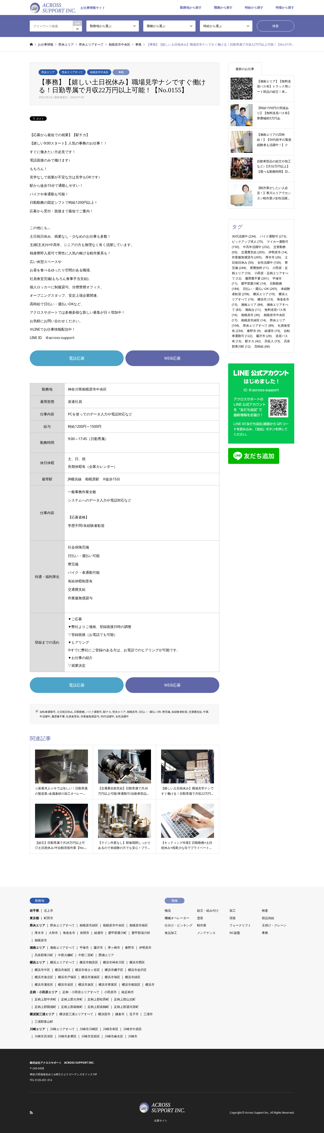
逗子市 (134, 1014)
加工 (232, 910)
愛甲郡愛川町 (253, 283)
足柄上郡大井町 (72, 999)
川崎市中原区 (132, 1029)
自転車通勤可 (48, 712)
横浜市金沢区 (137, 970)
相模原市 (132, 712)
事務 (121, 72)
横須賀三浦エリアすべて (76, 1014)
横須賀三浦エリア (42, 1014)
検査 (265, 910)
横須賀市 (104, 1014)
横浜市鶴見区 (89, 962)
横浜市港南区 (90, 977)
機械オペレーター (177, 918)
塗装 (200, 918)
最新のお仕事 (245, 69)
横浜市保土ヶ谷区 (87, 970)
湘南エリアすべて (62, 947)
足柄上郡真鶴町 (98, 1007)
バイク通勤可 (94, 712)
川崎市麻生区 (114, 1036)
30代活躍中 (107, 716)
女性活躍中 (122, 716)
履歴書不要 (58, 716)
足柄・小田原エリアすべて (80, 992)
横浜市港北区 (44, 977)
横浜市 (265, 299)
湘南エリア (252, 304)
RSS (31, 1112)
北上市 (48, 910)
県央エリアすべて (72, 72)
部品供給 (268, 918)
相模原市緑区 (253, 320)
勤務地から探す (191, 7)
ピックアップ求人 (247, 241)
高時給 (262, 346)
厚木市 (273, 257)
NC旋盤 (234, 933)
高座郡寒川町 (44, 955)
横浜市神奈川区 (114, 962)
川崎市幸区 (110, 1029)
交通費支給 (195, 712)
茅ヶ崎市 (114, 947)
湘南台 (253, 309)
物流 (168, 910)
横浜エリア (264, 294)
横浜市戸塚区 (67, 977)
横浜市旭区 (112, 977)
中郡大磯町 (65, 955)
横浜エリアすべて (62, 962)
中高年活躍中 (256, 247)
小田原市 (110, 992)
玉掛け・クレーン (274, 925)
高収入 (272, 341)
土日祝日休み (65, 712)
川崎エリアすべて (62, 1029)
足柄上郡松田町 (98, 999)
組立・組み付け (208, 910)
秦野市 (254, 331)
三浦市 (148, 1014)
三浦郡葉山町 (44, 1021)
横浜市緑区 (132, 977)
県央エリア (48, 72)
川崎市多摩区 (67, 1036)
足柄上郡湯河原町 (126, 1007)
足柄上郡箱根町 (72, 1007)
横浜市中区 (42, 970)
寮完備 (166, 712)
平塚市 (84, 947)
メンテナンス (206, 933)
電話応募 (77, 358)
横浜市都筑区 (131, 984)
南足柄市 (127, 992)
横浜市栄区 (65, 984)
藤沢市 (264, 336)
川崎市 (132, 1036)
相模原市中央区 (99, 72)
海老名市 (69, 933)
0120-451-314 (43, 1080)
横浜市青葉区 (108, 984)
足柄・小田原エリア (44, 992)
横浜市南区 (62, 970)
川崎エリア (37, 1029)
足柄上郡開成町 (45, 1007)
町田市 (48, 918)
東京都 (34, 918)
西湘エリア (106, 955)
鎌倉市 (120, 1014)
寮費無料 (259, 268)
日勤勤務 (79, 712)
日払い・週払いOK (150, 712)
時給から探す (254, 7)
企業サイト (160, 1120)
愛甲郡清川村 (141, 933)
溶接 (232, 918)
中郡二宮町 (86, 955)
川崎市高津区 (44, 1036)
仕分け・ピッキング (178, 925)
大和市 (53, 933)
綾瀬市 (272, 331)
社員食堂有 (72, 716)
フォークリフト (240, 925)
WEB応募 (172, 358)
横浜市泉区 (86, 984)
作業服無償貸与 (90, 716)
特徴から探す (285, 7)
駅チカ (107, 712)
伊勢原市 (277, 252)
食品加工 (171, 933)
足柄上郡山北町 (125, 999)
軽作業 (201, 925)
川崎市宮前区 (90, 1036)
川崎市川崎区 (89, 1029)
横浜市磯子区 (114, 970)
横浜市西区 (137, 962)
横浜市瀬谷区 (44, 984)
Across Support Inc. (257, 1112)
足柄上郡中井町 (45, 999)
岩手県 (34, 910)
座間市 (84, 933)
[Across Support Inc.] (162, 1110)
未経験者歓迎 (179, 712)
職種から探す (223, 7)
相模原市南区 (138, 925)
